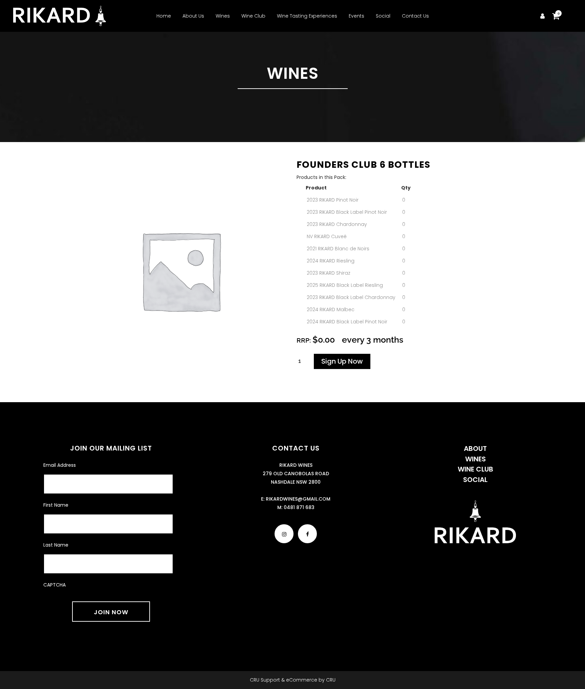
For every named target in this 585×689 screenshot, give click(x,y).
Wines (475, 459)
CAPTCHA (54, 585)
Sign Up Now (342, 361)
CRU (330, 679)
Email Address (59, 465)
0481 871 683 (299, 507)
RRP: (304, 340)
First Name (55, 505)
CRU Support (265, 679)
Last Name (55, 545)
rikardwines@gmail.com (298, 499)
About (475, 448)
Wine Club (475, 469)
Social (475, 479)
